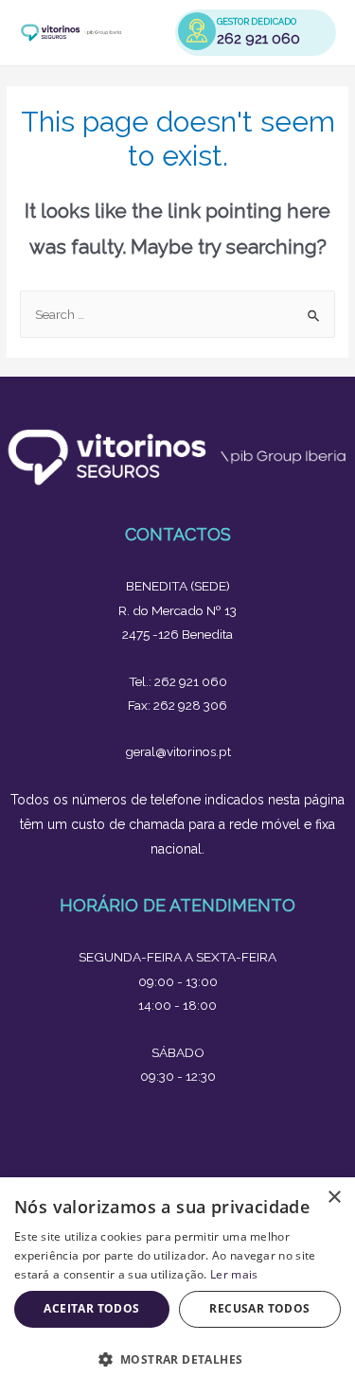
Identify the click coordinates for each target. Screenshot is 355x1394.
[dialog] (177, 1285)
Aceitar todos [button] (91, 1308)
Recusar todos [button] (259, 1308)
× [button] (334, 1198)
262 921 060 (258, 38)
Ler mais (233, 1274)
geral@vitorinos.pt (178, 751)
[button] (177, 1360)
